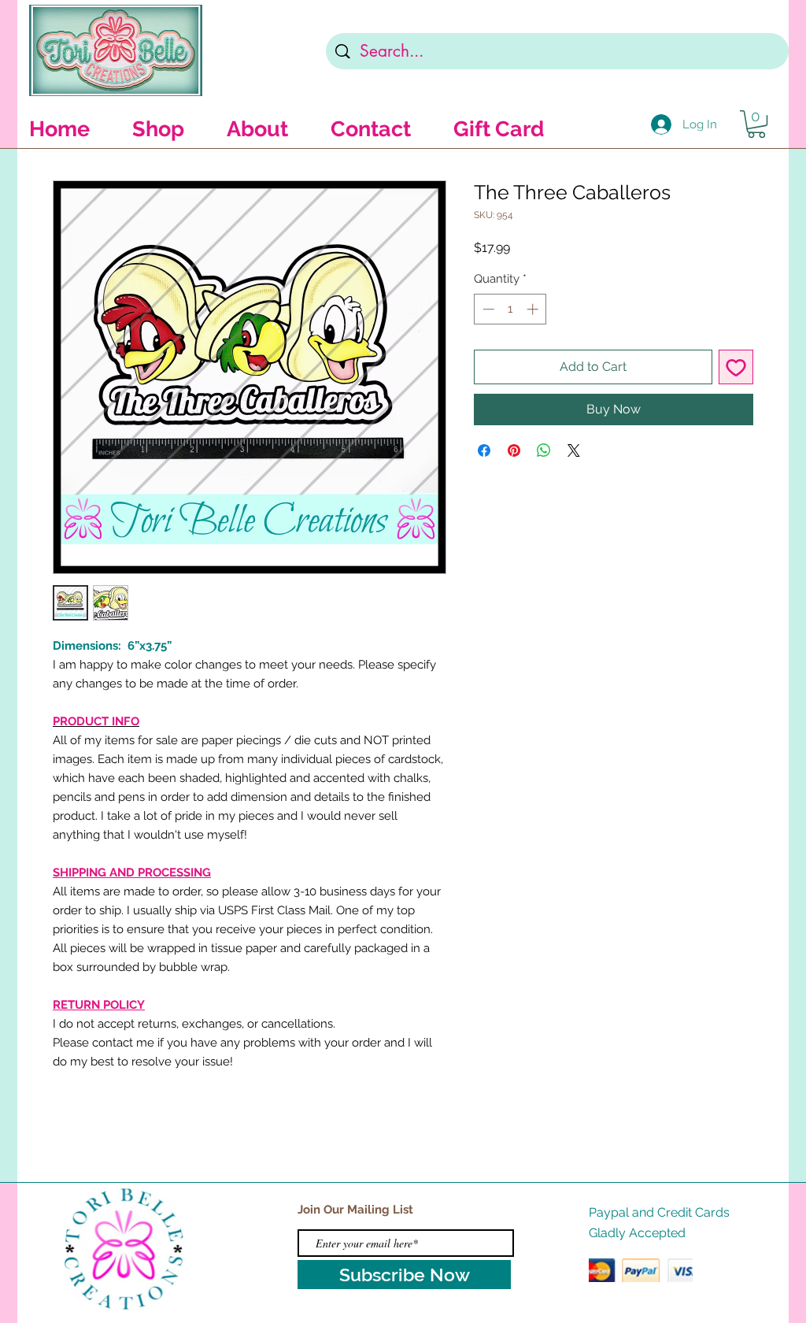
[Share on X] (573, 450)
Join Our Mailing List (355, 1210)
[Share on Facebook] (484, 450)
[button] (756, 124)
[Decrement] (486, 309)
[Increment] (534, 309)
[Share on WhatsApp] (543, 450)
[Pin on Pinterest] (514, 450)
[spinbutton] (510, 309)
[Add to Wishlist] (736, 367)
